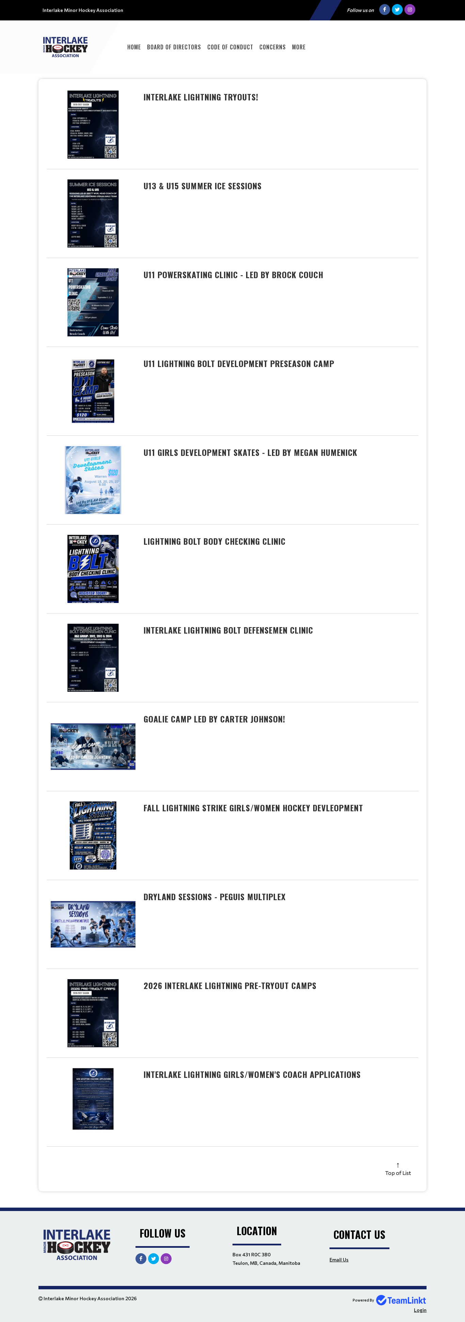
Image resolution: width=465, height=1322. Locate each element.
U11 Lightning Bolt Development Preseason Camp (239, 363)
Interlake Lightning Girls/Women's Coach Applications (252, 1074)
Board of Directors (174, 47)
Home (134, 47)
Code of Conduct (230, 47)
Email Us (339, 1259)
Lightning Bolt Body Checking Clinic (215, 541)
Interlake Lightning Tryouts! (201, 97)
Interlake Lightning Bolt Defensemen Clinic (228, 630)
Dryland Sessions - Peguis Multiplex (215, 896)
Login (420, 1310)
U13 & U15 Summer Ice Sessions (203, 185)
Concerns (272, 47)
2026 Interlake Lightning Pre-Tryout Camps (230, 985)
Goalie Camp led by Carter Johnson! (214, 719)
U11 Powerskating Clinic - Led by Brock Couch (233, 274)
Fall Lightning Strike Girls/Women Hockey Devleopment (253, 807)
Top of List (398, 1172)
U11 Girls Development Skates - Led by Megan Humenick (250, 452)
